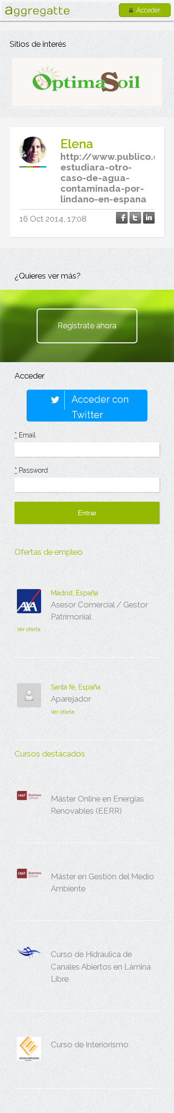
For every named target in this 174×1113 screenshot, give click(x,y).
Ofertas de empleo (48, 552)
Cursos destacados (49, 754)
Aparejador (71, 699)
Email (25, 435)
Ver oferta (29, 629)
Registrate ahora (87, 325)
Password (31, 470)
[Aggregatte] (37, 11)
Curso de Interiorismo (90, 1044)
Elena (76, 144)
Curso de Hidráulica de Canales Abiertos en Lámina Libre (101, 966)
